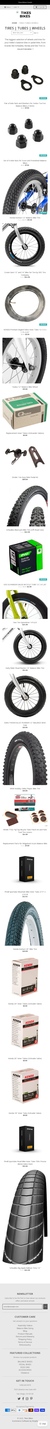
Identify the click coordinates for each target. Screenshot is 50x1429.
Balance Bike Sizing (25, 1328)
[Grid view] (35, 33)
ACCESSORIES (25, 1370)
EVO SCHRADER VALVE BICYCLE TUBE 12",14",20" (25, 584)
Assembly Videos (25, 1325)
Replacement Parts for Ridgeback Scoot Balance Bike (25, 843)
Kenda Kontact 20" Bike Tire (25, 949)
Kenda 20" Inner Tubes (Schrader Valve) (25, 1058)
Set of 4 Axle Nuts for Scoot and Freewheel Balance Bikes (25, 161)
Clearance (25, 1373)
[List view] (37, 33)
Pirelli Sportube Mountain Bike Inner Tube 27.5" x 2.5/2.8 (25, 893)
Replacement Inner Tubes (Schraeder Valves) (25, 433)
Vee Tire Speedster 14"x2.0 (25, 622)
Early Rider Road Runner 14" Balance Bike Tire (25, 668)
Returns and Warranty (25, 1336)
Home (14, 23)
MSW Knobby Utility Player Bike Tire (25, 788)
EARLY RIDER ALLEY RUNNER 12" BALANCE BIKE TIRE (25, 723)
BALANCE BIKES (25, 1362)
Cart (41, 7)
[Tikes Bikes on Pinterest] (31, 1399)
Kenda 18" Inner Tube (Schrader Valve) (25, 1113)
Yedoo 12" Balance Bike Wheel (25, 387)
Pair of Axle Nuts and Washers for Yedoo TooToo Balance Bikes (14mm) (25, 104)
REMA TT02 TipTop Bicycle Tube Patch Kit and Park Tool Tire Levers (25, 830)
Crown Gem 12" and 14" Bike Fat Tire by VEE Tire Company (25, 273)
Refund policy (25, 1345)
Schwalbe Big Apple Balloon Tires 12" (25, 1268)
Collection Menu (24, 49)
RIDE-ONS (25, 1367)
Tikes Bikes (28, 1418)
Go (45, 1306)
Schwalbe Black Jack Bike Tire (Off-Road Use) (25, 530)
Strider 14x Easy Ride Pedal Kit (25, 477)
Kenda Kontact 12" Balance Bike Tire (25, 217)
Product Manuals (25, 1334)
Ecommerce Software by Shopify (25, 1421)
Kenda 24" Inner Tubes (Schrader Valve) (25, 1003)
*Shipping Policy (25, 1339)
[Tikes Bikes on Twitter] (19, 1399)
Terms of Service (25, 1342)
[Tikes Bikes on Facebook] (23, 1399)
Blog (25, 1331)
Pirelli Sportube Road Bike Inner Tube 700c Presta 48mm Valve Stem (25, 1162)
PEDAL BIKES (25, 1364)
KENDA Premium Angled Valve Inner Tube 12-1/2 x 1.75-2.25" (25, 330)
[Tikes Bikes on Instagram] (27, 1399)
